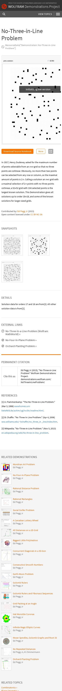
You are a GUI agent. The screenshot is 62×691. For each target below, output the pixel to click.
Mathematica (51, 3)
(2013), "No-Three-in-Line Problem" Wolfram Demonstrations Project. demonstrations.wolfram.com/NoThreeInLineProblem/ (38, 376)
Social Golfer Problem (23, 510)
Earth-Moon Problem (23, 574)
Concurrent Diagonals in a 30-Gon (29, 550)
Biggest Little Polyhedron (25, 540)
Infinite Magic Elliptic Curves (26, 627)
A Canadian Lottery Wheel (25, 520)
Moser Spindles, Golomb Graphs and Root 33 (35, 637)
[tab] (12, 245)
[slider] (30, 62)
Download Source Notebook (17, 151)
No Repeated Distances (24, 649)
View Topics (45, 14)
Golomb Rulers (20, 582)
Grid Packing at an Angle (25, 603)
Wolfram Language (33, 3)
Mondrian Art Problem (24, 464)
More (40, 151)
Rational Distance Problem (26, 488)
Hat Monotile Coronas (23, 614)
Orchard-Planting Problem (26, 659)
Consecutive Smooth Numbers (28, 564)
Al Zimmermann (32, 652)
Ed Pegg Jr (22, 211)
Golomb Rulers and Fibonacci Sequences (33, 593)
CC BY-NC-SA (36, 214)
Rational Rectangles (22, 499)
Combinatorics (8, 687)
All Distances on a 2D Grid (25, 530)
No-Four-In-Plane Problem (26, 475)
